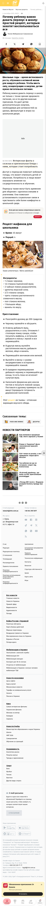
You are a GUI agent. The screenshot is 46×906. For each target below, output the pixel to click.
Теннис (9, 775)
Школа (8, 732)
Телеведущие (7, 559)
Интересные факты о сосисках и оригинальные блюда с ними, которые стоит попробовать (20, 163)
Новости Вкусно (8, 9)
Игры (26, 580)
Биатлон (9, 778)
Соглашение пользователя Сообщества (34, 548)
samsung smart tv (24, 834)
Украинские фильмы (14, 710)
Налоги (9, 693)
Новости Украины (12, 601)
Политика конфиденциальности (10, 570)
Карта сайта (29, 577)
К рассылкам (14, 813)
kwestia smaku (18, 38)
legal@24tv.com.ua (28, 867)
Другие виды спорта (13, 781)
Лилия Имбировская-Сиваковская (20, 34)
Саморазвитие (11, 738)
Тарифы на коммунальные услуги (18, 690)
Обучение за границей (14, 741)
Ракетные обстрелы (13, 624)
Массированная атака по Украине (18, 636)
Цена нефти (10, 681)
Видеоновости (11, 607)
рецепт (12, 400)
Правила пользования (10, 566)
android (9, 828)
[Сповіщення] (43, 3)
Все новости (11, 595)
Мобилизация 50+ (12, 656)
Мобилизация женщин (14, 659)
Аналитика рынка (12, 752)
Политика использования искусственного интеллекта (11, 577)
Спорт (9, 765)
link (26, 520)
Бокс (8, 768)
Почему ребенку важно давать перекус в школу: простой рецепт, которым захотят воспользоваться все (36, 9)
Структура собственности (33, 569)
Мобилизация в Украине (17, 650)
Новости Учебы (13, 726)
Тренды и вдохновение (14, 758)
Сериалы (9, 719)
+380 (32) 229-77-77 (15, 865)
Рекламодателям (8, 562)
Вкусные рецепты (22, 9)
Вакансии (28, 565)
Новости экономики (15, 678)
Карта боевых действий (15, 627)
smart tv (9, 834)
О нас (4, 544)
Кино (8, 704)
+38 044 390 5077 (31, 511)
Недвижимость (12, 749)
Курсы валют (11, 684)
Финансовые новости (14, 687)
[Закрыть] (41, 884)
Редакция (6, 548)
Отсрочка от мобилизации (16, 665)
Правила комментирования (31, 553)
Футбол (9, 771)
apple (24, 828)
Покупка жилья (12, 755)
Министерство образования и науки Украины (23, 729)
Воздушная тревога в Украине (17, 633)
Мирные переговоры (14, 630)
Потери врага (11, 642)
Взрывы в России (12, 639)
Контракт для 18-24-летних (16, 662)
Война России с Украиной (17, 621)
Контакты (28, 562)
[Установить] (23, 889)
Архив (27, 573)
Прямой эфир (11, 604)
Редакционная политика (11, 551)
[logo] (14, 3)
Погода (9, 613)
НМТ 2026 (9, 735)
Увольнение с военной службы (17, 653)
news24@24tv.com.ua (10, 511)
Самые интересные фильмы (16, 707)
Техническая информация (34, 558)
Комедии (9, 716)
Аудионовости (11, 610)
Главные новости (12, 598)
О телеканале (7, 555)
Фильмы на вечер (12, 713)
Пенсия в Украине (13, 696)
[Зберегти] (39, 44)
